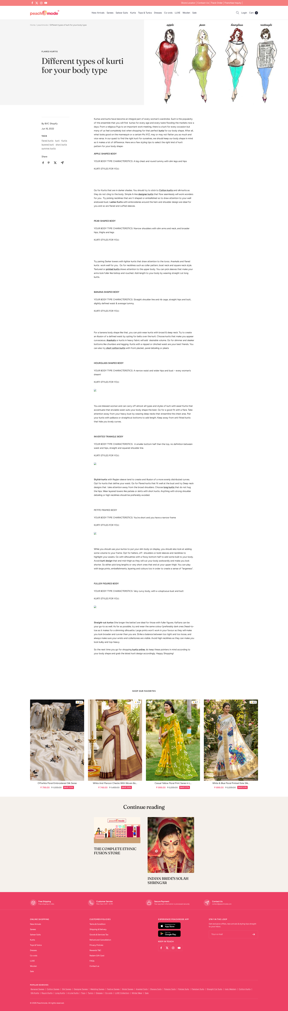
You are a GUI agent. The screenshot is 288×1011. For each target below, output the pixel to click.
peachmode (42, 25)
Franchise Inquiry (233, 2)
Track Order (217, 2)
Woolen (186, 12)
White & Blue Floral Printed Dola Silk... (230, 783)
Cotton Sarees (53, 989)
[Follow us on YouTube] (46, 3)
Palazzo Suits (170, 989)
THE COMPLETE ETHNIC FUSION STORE (115, 851)
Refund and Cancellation (100, 940)
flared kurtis (50, 51)
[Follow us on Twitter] (36, 3)
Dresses (158, 12)
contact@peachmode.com (221, 904)
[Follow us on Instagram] (41, 3)
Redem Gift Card (97, 955)
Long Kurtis (60, 993)
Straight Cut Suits (214, 989)
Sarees (110, 12)
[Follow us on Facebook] (32, 3)
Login (244, 12)
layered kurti (48, 144)
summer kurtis (49, 148)
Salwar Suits (122, 12)
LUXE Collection (122, 993)
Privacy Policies (96, 945)
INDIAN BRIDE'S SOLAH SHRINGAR (168, 880)
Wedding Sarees (97, 989)
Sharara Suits (156, 989)
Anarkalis (111, 340)
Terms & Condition (97, 924)
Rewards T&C (95, 950)
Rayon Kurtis (47, 993)
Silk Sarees (66, 989)
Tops (83, 993)
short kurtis (61, 144)
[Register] (253, 934)
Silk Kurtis (35, 993)
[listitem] (43, 163)
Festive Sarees (113, 989)
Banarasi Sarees (37, 989)
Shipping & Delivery (98, 929)
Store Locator (188, 2)
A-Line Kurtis (73, 993)
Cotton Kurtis (244, 989)
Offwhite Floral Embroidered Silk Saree (57, 783)
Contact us (94, 966)
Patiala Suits (183, 989)
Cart (253, 12)
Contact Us (203, 2)
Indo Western (230, 989)
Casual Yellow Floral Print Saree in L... (173, 783)
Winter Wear (137, 993)
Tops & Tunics (145, 12)
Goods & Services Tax (99, 934)
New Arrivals (98, 12)
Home (32, 25)
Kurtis (133, 12)
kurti (57, 140)
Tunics (90, 993)
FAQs (92, 961)
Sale (194, 12)
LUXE (177, 12)
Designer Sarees (81, 989)
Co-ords (168, 12)
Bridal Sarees (127, 989)
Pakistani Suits (198, 989)
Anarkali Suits (142, 989)
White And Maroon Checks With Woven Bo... (115, 783)
